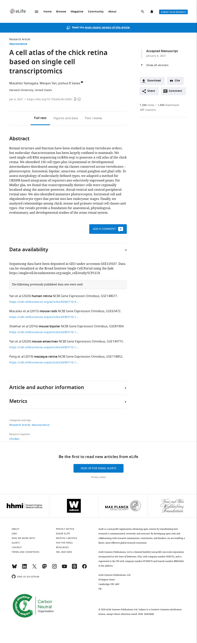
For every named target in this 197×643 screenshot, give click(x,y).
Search (143, 12)
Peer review (93, 118)
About (112, 12)
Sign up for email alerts (98, 468)
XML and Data (64, 551)
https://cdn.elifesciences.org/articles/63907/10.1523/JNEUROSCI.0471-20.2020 (43, 347)
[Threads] (74, 568)
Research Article (19, 39)
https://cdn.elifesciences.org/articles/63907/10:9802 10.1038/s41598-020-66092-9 (43, 302)
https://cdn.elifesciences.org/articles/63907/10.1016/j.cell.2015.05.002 (43, 317)
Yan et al (15, 296)
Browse (61, 12)
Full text (40, 118)
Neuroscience (18, 44)
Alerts (152, 12)
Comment (177, 92)
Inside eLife (63, 533)
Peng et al (16, 356)
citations (148, 110)
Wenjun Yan (48, 83)
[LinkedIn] (24, 568)
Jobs (14, 533)
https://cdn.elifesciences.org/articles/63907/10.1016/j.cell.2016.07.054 (43, 332)
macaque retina (45, 356)
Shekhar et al (18, 326)
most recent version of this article (107, 27)
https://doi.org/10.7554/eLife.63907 (49, 99)
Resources (62, 547)
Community (96, 12)
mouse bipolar (49, 326)
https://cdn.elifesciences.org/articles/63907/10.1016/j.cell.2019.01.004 (43, 363)
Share (151, 91)
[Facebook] (84, 568)
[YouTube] (64, 568)
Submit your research (173, 12)
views (147, 105)
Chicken (14, 439)
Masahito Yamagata (23, 83)
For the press (64, 542)
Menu (36, 11)
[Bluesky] (14, 568)
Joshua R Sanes (69, 83)
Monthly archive (66, 538)
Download (154, 81)
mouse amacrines (45, 341)
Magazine (77, 12)
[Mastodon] (44, 568)
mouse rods (48, 311)
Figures (65, 118)
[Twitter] (34, 568)
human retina (42, 296)
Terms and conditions (25, 551)
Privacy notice (98, 477)
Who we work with (23, 538)
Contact (17, 547)
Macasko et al (19, 311)
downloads (168, 105)
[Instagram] (54, 568)
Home (47, 12)
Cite (177, 81)
